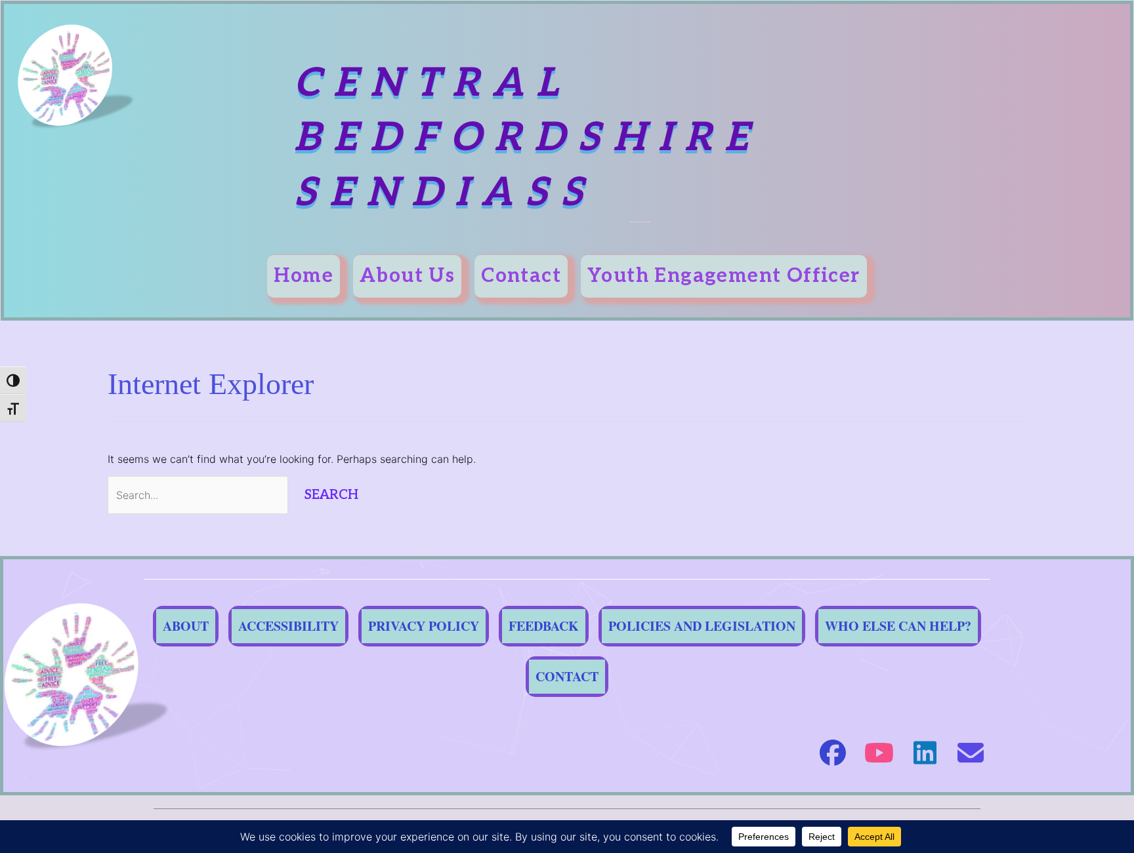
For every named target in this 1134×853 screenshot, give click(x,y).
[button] (832, 752)
